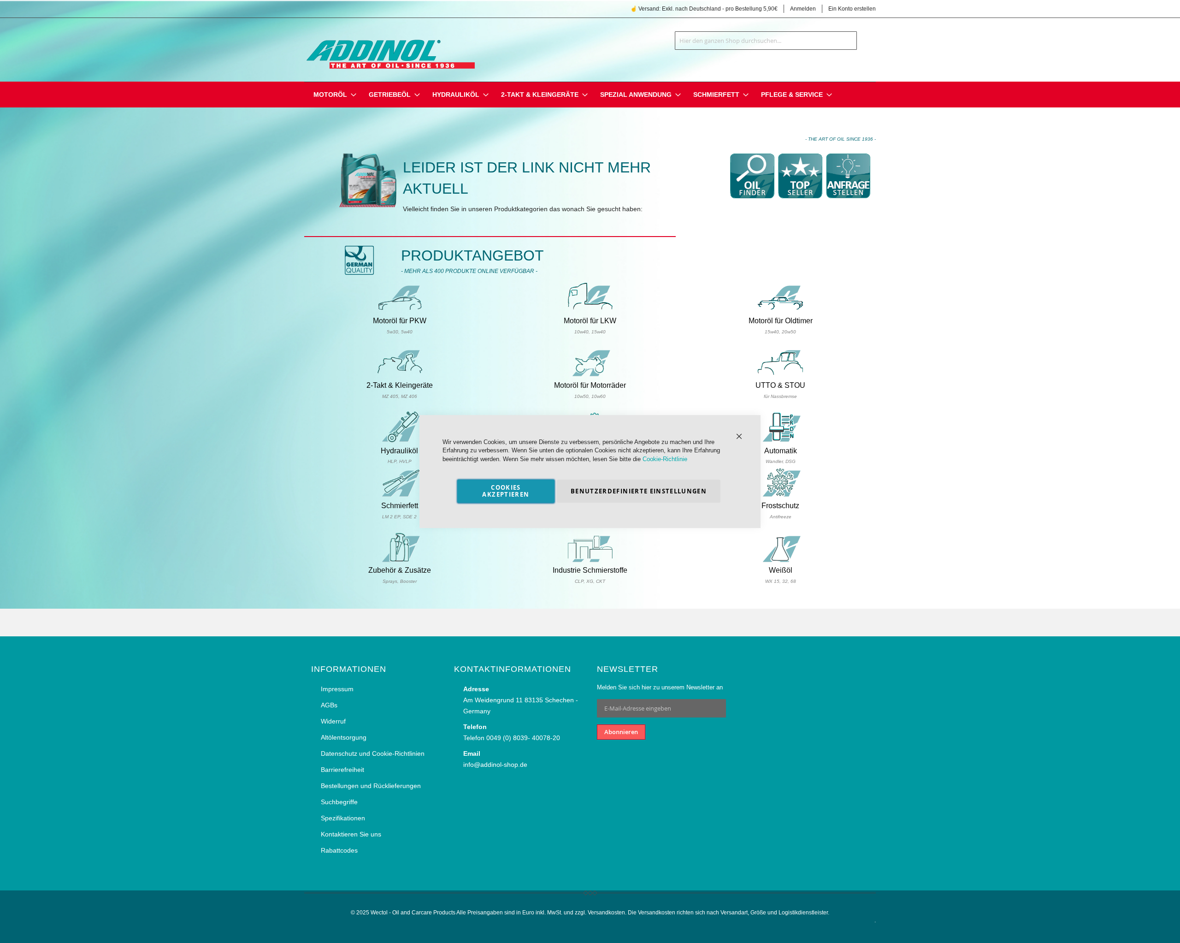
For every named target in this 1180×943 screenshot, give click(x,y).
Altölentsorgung (343, 737)
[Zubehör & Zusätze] (400, 560)
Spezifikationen (343, 818)
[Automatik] (780, 440)
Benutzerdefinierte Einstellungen (639, 491)
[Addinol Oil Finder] (752, 201)
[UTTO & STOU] (780, 375)
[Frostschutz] (780, 495)
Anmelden (803, 9)
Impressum (337, 689)
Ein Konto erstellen (852, 9)
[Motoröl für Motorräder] (590, 375)
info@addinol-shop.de (495, 764)
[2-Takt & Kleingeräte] (400, 375)
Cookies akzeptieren (505, 490)
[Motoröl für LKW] (590, 310)
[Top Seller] (800, 201)
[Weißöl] (780, 560)
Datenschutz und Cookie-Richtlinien (373, 753)
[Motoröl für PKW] (400, 310)
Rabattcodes (339, 850)
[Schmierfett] (400, 495)
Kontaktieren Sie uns (351, 834)
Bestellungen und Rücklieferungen (371, 785)
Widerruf (333, 721)
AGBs (329, 705)
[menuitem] (330, 95)
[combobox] (766, 40)
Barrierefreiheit (342, 769)
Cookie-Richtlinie (665, 459)
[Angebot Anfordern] (848, 201)
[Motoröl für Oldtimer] (780, 310)
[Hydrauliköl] (400, 440)
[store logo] (389, 48)
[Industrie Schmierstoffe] (590, 560)
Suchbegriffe (339, 802)
